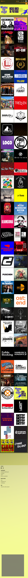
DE (16, 1)
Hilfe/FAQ (2, 473)
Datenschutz (3, 481)
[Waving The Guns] (14, 9)
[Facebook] (1, 468)
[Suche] (26, 3)
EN (18, 1)
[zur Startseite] (3, 1)
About (2, 474)
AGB (1, 480)
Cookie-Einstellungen (7, 574)
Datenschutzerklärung (7, 571)
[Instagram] (3, 468)
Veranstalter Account (5, 486)
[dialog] (13, 565)
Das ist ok (20, 574)
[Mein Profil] (22, 1)
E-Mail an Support (4, 476)
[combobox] (13, 3)
